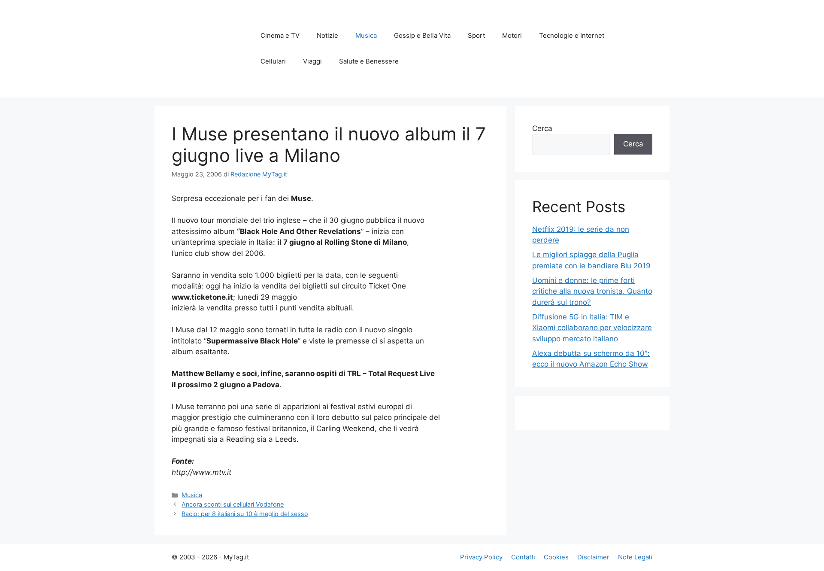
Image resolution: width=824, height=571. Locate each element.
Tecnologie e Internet (571, 35)
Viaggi (312, 61)
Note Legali (635, 557)
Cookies (556, 557)
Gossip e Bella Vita (422, 35)
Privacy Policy (481, 557)
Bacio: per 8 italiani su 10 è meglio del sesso (245, 513)
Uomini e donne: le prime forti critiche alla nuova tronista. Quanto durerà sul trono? (592, 291)
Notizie (327, 35)
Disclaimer (593, 557)
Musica (366, 35)
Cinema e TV (280, 35)
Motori (512, 35)
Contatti (523, 557)
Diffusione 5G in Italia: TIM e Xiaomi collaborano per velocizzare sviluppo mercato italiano (592, 328)
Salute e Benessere (369, 61)
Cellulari (273, 61)
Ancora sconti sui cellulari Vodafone (233, 504)
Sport (476, 35)
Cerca (542, 128)
